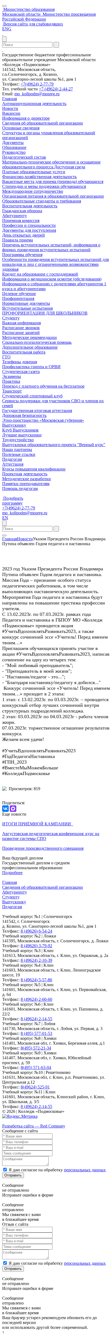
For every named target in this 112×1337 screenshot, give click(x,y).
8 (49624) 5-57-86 (36, 980)
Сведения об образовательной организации (42, 123)
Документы (13, 142)
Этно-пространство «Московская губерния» (43, 420)
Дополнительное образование (30, 347)
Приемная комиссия (20, 220)
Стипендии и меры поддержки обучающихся (44, 186)
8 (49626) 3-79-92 (36, 945)
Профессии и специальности (29, 225)
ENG (6, 29)
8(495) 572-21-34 (36, 1048)
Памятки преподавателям (25, 483)
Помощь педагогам (20, 488)
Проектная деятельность (24, 474)
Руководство (14, 152)
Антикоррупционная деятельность (34, 103)
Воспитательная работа (23, 352)
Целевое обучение (19, 293)
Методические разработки (26, 478)
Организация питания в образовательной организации (53, 196)
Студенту (11, 318)
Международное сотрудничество (32, 191)
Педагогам (12, 459)
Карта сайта (13, 1121)
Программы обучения (22, 254)
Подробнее (12, 872)
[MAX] (13, 808)
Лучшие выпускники (22, 435)
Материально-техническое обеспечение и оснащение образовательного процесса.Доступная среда (51, 164)
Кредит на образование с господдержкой (40, 274)
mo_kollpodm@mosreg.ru (37, 93)
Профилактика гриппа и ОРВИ (31, 366)
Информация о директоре (26, 118)
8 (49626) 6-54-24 (36, 931)
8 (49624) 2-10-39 (36, 960)
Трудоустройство (18, 439)
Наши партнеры (17, 449)
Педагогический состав (24, 157)
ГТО (6, 357)
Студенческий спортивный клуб (32, 396)
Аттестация (12, 464)
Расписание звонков (21, 327)
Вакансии (11, 113)
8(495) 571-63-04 (36, 1067)
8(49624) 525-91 (35, 1087)
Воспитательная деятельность (29, 206)
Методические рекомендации (29, 337)
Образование (14, 147)
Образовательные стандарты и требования (41, 201)
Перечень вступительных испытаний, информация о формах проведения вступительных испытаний (51, 247)
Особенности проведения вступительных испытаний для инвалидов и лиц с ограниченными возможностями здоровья (55, 264)
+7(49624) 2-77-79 (37, 84)
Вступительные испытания (27, 308)
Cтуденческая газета (21, 371)
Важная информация (21, 323)
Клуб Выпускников (20, 430)
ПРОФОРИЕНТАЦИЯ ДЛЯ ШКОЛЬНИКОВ (45, 313)
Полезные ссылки (18, 454)
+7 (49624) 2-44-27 (56, 89)
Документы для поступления (29, 230)
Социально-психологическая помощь (36, 342)
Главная (9, 98)
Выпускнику (14, 425)
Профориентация (18, 298)
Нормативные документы (26, 303)
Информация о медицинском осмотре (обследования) (51, 279)
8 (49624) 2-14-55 (36, 1018)
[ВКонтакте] (5, 808)
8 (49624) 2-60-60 (36, 999)
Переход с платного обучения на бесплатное (43, 386)
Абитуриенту (14, 215)
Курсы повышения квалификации (34, 469)
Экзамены (11, 376)
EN (5, 517)
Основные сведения (20, 128)
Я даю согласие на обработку (57, 1170)
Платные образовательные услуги (33, 171)
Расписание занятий (21, 332)
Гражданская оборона (22, 210)
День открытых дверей (23, 235)
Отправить (13, 1175)
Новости (10, 108)
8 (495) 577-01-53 (36, 1033)
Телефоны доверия (19, 361)
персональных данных (85, 1170)
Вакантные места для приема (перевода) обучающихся (52, 181)
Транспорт (12, 391)
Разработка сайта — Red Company (33, 1126)
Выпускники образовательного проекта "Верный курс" (53, 444)
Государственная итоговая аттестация (37, 410)
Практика (11, 381)
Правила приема (17, 240)
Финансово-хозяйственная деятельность (39, 176)
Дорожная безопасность (24, 415)
